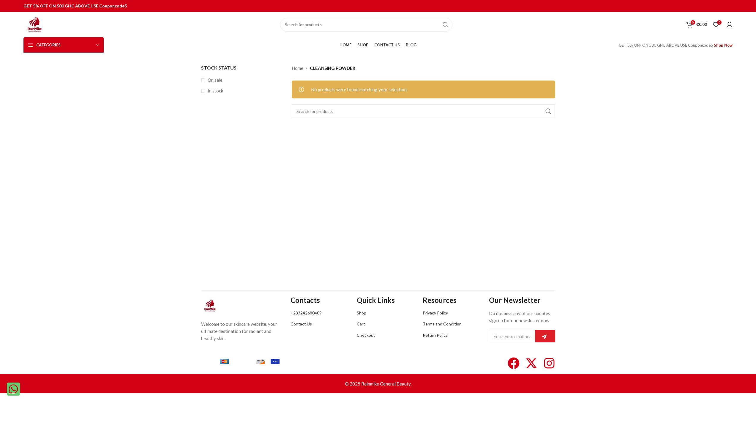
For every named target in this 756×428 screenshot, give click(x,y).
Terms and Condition (442, 323)
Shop (361, 312)
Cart (361, 323)
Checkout (366, 335)
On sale (215, 80)
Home (297, 68)
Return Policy (435, 335)
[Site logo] (34, 23)
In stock (215, 90)
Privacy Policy (435, 312)
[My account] (730, 25)
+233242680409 (306, 312)
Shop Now (723, 45)
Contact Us (301, 323)
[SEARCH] (445, 25)
